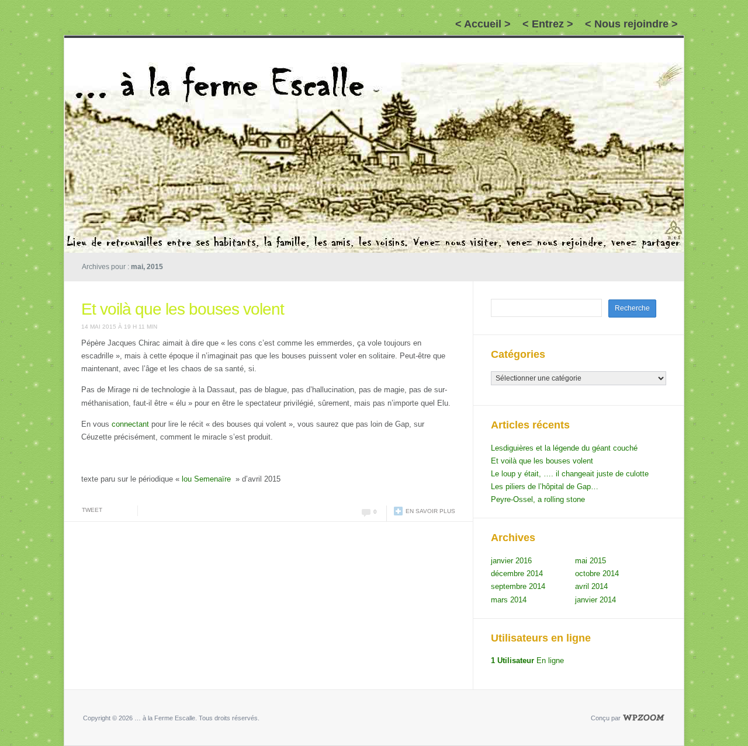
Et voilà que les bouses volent (182, 309)
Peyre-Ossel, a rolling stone (538, 499)
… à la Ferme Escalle (125, 51)
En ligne (527, 660)
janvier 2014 (595, 599)
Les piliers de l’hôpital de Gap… (544, 486)
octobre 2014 (597, 573)
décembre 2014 (517, 573)
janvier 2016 (511, 560)
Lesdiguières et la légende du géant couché (564, 448)
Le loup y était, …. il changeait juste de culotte (570, 473)
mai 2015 (590, 560)
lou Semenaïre (206, 479)
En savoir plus (430, 511)
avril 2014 (591, 586)
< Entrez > (547, 24)
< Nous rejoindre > (631, 24)
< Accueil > (483, 24)
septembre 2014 (518, 586)
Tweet (92, 510)
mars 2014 (509, 599)
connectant (130, 424)
